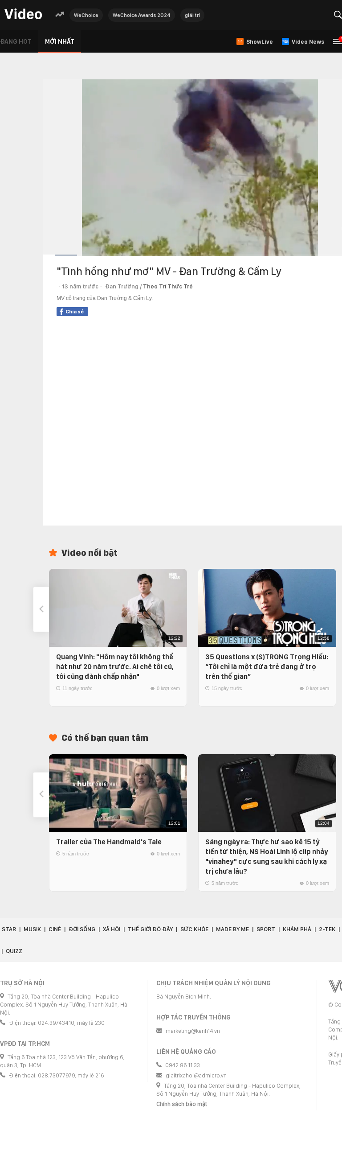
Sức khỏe (194, 929)
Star (9, 929)
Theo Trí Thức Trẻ (168, 286)
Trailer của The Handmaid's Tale (109, 842)
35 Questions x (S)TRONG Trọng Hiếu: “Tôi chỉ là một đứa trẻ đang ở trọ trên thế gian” (266, 667)
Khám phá (297, 929)
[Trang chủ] (23, 14)
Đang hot (16, 41)
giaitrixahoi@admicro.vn (196, 1075)
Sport (265, 929)
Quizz (14, 951)
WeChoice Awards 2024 (142, 15)
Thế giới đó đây (150, 929)
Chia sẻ (74, 311)
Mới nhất (59, 41)
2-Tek (327, 929)
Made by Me (232, 929)
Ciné (55, 929)
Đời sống (82, 929)
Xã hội (111, 929)
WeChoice (86, 15)
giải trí (192, 15)
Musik (32, 929)
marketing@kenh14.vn (193, 1031)
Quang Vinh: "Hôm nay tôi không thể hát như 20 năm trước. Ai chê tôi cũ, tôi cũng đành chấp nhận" (115, 667)
